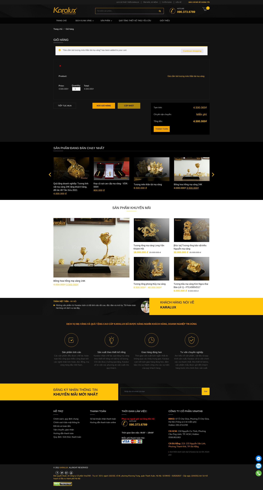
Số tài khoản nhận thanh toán (103, 419)
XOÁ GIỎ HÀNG (104, 106)
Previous (51, 174)
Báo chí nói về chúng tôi (199, 2)
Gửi (205, 391)
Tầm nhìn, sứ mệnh (150, 2)
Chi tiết (94, 249)
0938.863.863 (174, 437)
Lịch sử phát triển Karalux (127, 2)
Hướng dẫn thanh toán (63, 433)
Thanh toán (161, 129)
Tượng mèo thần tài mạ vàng (148, 184)
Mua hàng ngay (94, 258)
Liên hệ (178, 2)
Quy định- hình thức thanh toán (67, 437)
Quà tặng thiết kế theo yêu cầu (135, 21)
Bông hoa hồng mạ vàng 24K (188, 184)
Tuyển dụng (167, 2)
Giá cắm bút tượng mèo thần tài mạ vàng (186, 76)
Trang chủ (61, 21)
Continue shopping (192, 51)
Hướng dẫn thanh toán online (103, 422)
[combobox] (129, 11)
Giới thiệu (165, 21)
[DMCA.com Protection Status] (62, 484)
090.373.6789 (138, 424)
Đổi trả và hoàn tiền (62, 426)
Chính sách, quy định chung (65, 419)
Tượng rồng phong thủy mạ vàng (150, 284)
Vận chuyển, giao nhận (63, 429)
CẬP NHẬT (129, 106)
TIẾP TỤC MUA (65, 106)
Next (212, 174)
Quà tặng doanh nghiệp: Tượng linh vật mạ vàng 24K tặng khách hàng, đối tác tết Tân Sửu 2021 (70, 186)
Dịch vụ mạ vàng (83, 21)
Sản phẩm (105, 21)
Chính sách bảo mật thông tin (66, 422)
